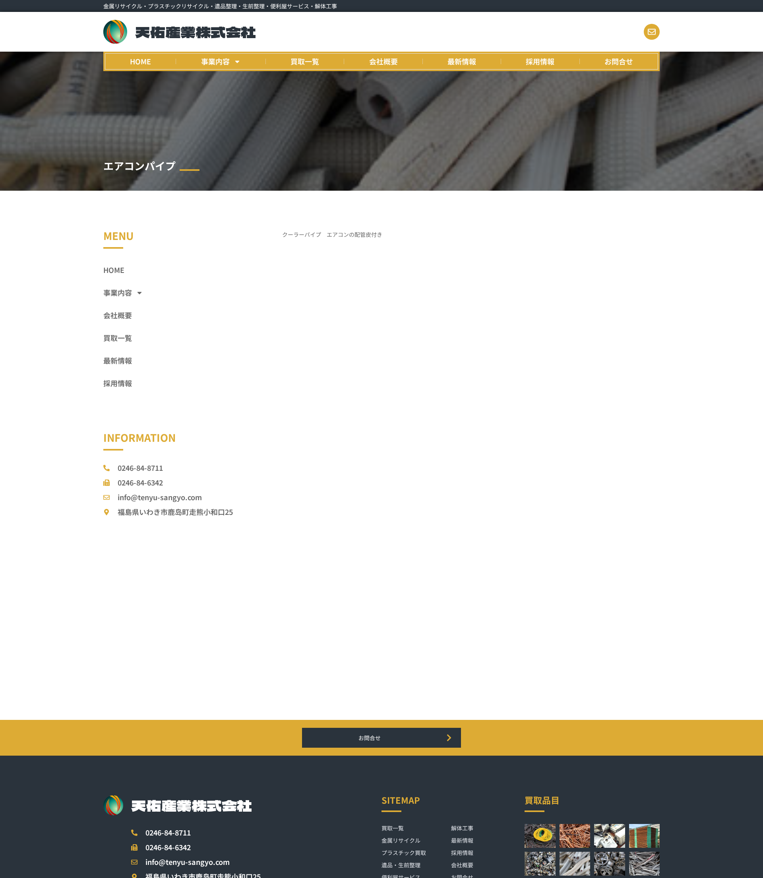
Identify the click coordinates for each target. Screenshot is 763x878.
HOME (140, 61)
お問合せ (618, 61)
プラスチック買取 (404, 853)
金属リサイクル (401, 840)
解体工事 (462, 828)
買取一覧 (304, 61)
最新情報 (461, 61)
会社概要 (383, 61)
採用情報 (540, 61)
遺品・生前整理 (401, 865)
